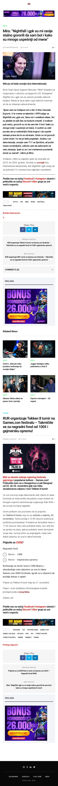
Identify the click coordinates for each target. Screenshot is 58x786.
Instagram (40, 178)
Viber (34, 181)
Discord (26, 181)
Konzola (25, 777)
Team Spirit (7, 205)
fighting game (32, 630)
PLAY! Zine (37, 777)
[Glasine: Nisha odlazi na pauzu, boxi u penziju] (15, 384)
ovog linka (23, 592)
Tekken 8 (28, 637)
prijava (20, 633)
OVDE (19, 542)
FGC (23, 630)
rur (27, 633)
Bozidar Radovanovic (10, 47)
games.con (44, 630)
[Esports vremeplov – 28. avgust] (42, 384)
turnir (36, 637)
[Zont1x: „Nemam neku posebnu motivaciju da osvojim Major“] (15, 349)
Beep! (47, 777)
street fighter (41, 633)
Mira (27, 202)
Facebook (29, 178)
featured (16, 630)
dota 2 (15, 202)
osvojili (40, 162)
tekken (20, 637)
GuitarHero (13, 777)
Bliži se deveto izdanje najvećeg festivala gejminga (24, 479)
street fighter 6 (9, 637)
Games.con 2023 (9, 633)
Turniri (5, 413)
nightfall (41, 202)
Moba (33, 202)
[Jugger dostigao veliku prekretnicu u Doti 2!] (42, 349)
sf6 (32, 633)
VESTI (5, 26)
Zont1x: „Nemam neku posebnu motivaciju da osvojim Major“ (12, 366)
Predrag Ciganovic (10, 439)
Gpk (21, 202)
